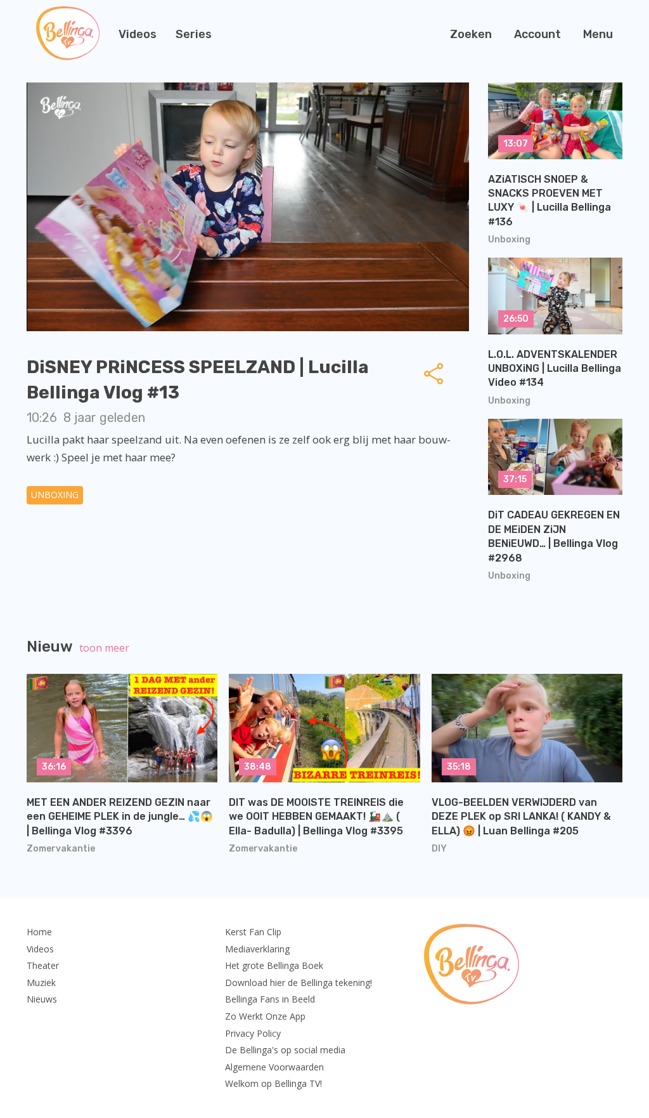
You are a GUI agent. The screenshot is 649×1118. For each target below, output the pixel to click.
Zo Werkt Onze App (265, 1016)
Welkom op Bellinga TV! (273, 1083)
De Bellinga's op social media (285, 1050)
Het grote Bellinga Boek (274, 965)
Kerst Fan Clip (253, 932)
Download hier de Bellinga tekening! (298, 983)
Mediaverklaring (257, 949)
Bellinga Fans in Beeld (270, 999)
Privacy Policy (253, 1033)
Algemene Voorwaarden (274, 1067)
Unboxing (55, 495)
